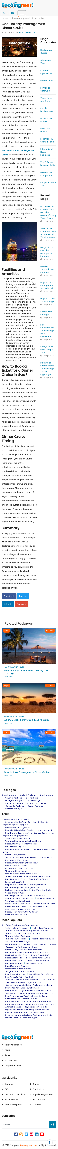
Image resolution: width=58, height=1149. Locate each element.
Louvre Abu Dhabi (45, 830)
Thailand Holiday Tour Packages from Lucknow (26, 930)
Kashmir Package (28, 795)
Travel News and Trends (46, 99)
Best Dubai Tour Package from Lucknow (20, 925)
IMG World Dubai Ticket (15, 906)
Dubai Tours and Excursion (17, 966)
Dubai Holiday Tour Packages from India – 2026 (27, 952)
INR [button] (12, 13)
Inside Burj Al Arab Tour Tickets (19, 830)
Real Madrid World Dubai (16, 860)
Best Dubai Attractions (15, 974)
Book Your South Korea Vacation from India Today (28, 1001)
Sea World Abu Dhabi (41, 890)
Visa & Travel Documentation (48, 164)
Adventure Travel (45, 62)
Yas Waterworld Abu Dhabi (17, 901)
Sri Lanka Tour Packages (43, 939)
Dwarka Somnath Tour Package (47, 269)
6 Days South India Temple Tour (46, 349)
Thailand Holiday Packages (17, 936)
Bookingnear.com (28, 1145)
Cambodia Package (14, 806)
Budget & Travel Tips (48, 184)
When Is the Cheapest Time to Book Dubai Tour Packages (48, 233)
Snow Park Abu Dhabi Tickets (18, 838)
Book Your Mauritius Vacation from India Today (26, 996)
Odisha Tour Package (46, 313)
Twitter (23, 596)
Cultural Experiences (46, 72)
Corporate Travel (12, 1065)
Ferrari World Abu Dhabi (45, 903)
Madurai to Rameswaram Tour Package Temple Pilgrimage (47, 368)
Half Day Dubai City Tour (16, 914)
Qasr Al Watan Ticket (38, 879)
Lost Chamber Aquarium (16, 890)
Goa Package (46, 795)
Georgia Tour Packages (45, 944)
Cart (5, 13)
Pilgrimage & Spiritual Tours (47, 140)
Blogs (7, 1055)
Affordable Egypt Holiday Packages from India (26, 1007)
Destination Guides (46, 51)
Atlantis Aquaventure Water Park (20, 909)
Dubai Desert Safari (14, 960)
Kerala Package (33, 800)
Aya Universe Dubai (39, 906)
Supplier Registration (42, 1094)
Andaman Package (14, 803)
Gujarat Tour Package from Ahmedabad (47, 285)
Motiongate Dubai (45, 898)
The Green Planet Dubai (16, 871)
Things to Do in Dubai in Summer (19, 971)
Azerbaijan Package (36, 803)
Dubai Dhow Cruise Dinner (41, 974)
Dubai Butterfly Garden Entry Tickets (21, 844)
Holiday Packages (13, 1044)
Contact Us (38, 1089)
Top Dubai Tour (49, 979)
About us (8, 1084)
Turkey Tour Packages (43, 928)
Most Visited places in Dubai (18, 968)
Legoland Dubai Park (14, 882)
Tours (7, 1050)
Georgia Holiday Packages (17, 944)
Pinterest (21, 604)
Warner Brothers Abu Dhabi (17, 903)
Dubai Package (9, 795)
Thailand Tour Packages (16, 939)
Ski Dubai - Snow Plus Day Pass (19, 898)
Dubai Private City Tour (15, 846)
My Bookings (10, 1060)
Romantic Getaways (45, 89)
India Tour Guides (45, 130)
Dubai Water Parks (13, 957)
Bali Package (32, 798)
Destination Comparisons (46, 174)
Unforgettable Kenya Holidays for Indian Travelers (28, 990)
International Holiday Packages (46, 152)
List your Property (13, 1104)
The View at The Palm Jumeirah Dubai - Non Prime (28, 876)
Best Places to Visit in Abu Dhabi (19, 977)
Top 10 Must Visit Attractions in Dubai (21, 979)
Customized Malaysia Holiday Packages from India (28, 985)
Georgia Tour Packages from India (21, 947)
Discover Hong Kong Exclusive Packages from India (28, 1015)
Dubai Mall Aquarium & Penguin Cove (22, 887)
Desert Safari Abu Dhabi (16, 865)
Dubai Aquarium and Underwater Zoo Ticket (25, 895)
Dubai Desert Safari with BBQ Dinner (21, 912)
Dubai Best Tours (34, 963)
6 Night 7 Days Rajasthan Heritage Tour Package (47, 252)
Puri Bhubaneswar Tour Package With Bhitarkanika (47, 330)
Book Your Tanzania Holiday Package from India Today (30, 1004)
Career (36, 1084)
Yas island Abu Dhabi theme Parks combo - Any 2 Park (30, 857)
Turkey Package (35, 806)
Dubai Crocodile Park (15, 879)
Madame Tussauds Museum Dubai (21, 873)
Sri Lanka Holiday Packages (17, 941)
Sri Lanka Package (13, 798)
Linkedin (8, 604)
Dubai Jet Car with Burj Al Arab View (21, 863)
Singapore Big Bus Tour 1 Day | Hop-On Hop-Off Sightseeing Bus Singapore (25, 823)
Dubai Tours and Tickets (38, 960)
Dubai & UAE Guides (46, 120)
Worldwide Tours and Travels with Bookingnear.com (29, 993)
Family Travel (46, 80)
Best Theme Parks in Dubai (38, 957)
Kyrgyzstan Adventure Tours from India (23, 988)
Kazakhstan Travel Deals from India (21, 998)
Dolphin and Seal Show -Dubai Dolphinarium (25, 884)
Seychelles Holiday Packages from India (23, 982)
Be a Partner (38, 1099)
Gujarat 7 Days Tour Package (47, 300)
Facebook (9, 596)
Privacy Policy (11, 1099)
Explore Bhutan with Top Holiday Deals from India (27, 1009)
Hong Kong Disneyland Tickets (15, 819)
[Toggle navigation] (22, 13)
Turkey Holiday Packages (16, 928)
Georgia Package (13, 800)
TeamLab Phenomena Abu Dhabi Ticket (23, 841)
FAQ (6, 1089)
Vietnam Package (13, 808)
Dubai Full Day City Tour (15, 854)
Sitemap (36, 1104)
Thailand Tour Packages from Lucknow (23, 933)
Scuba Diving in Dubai (15, 893)
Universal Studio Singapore (17, 827)
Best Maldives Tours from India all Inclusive (24, 1012)
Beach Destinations (27, 32)
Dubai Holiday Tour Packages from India (23, 949)
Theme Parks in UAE (40, 955)
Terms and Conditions (15, 1094)
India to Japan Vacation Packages (21, 1017)
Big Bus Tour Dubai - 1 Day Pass (19, 868)
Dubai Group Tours (13, 963)
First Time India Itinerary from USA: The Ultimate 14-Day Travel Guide (48, 212)
